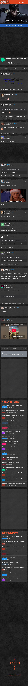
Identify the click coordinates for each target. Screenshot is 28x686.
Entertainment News (11, 412)
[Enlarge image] (13, 195)
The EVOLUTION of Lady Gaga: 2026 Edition (13, 426)
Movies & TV (9, 459)
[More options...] (25, 74)
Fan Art (10, 428)
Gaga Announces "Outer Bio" (9, 446)
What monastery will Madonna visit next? (12, 405)
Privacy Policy (11, 674)
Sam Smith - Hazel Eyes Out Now (10, 441)
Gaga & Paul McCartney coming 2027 (11, 431)
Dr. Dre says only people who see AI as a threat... (14, 410)
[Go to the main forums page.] (22, 2)
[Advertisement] (14, 41)
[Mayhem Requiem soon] (14, 14)
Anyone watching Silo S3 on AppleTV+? (11, 462)
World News (9, 480)
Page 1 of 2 (15, 68)
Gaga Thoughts (11, 438)
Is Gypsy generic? (6, 452)
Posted (8, 74)
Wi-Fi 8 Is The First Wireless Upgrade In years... (13, 478)
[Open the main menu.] (26, 2)
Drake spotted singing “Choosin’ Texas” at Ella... (14, 415)
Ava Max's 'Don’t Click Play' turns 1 (10, 420)
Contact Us (17, 674)
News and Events (18, 63)
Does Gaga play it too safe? (8, 436)
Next (24, 68)
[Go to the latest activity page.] (19, 2)
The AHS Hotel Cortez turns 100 (10, 457)
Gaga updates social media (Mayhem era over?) (13, 467)
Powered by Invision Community (14, 675)
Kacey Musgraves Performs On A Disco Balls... (13, 472)
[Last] (26, 68)
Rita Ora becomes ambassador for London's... (13, 483)
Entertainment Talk (12, 407)
